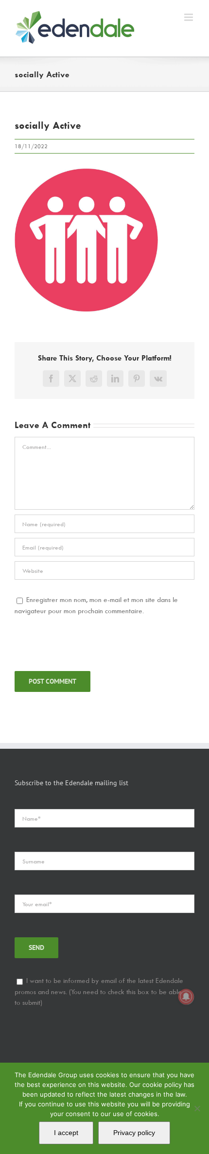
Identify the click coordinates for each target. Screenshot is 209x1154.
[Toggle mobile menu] (189, 17)
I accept (66, 1133)
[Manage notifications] (186, 996)
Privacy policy (134, 1133)
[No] (197, 1108)
